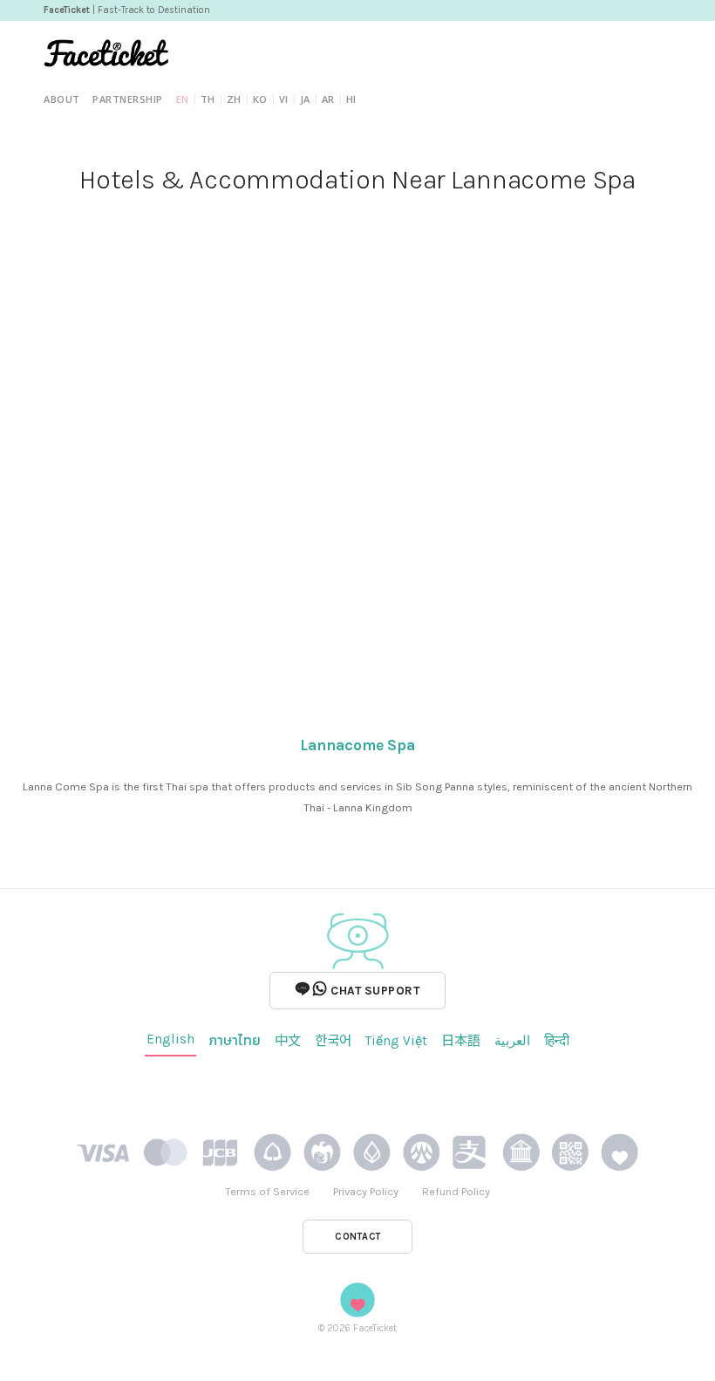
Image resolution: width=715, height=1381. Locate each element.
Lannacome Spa (357, 745)
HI (351, 99)
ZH (234, 99)
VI (284, 99)
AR (328, 99)
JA (305, 99)
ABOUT (62, 99)
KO (260, 99)
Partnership (127, 99)
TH (208, 99)
